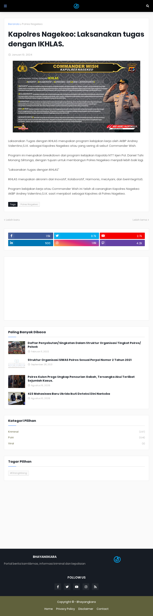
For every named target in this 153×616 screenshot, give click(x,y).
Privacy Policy (65, 609)
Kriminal (76, 432)
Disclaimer (85, 609)
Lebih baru (13, 220)
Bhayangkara (86, 602)
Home (48, 609)
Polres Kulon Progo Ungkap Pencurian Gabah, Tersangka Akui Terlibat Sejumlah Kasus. (81, 379)
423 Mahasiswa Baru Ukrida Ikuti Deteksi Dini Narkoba (69, 394)
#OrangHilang (18, 473)
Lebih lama (140, 220)
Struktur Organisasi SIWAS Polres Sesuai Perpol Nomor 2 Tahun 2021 (79, 360)
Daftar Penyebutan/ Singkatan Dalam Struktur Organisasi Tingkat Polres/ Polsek (84, 345)
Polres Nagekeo (32, 24)
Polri (76, 437)
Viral (76, 443)
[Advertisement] (76, 288)
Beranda (14, 24)
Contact (103, 609)
